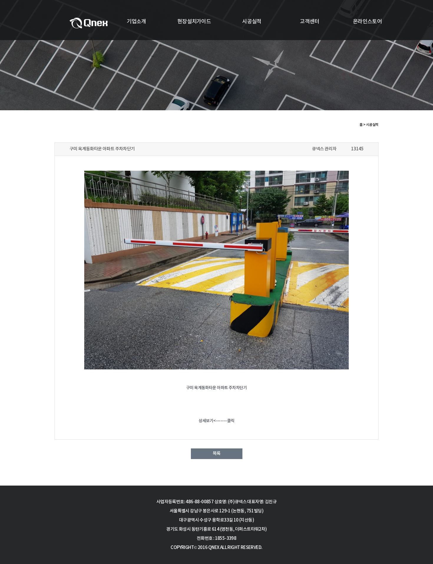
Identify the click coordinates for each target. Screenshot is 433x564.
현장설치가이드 (194, 22)
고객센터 (309, 22)
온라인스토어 (367, 22)
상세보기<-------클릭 (216, 420)
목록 (217, 453)
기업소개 (136, 22)
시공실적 (251, 22)
